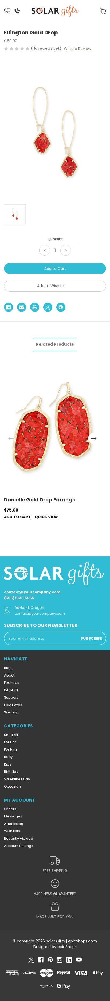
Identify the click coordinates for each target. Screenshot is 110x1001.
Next (93, 438)
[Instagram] (59, 960)
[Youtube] (79, 960)
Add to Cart (17, 517)
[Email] (21, 307)
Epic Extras (13, 704)
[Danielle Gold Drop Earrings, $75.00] (52, 428)
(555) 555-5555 (19, 597)
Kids (7, 764)
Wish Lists (12, 831)
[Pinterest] (60, 307)
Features (11, 682)
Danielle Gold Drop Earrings (39, 499)
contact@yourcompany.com (32, 592)
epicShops (67, 946)
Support (11, 697)
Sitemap (11, 712)
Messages (13, 816)
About (9, 675)
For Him (10, 749)
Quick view (46, 517)
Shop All (11, 734)
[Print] (34, 307)
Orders (10, 808)
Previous (11, 438)
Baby (8, 756)
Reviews (11, 690)
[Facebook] (8, 307)
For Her (10, 742)
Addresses (13, 823)
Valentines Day (17, 779)
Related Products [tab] (55, 344)
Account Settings (18, 845)
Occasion (12, 786)
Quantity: (55, 239)
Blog (8, 667)
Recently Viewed (18, 838)
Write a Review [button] (77, 48)
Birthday (11, 771)
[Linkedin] (69, 960)
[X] (47, 307)
